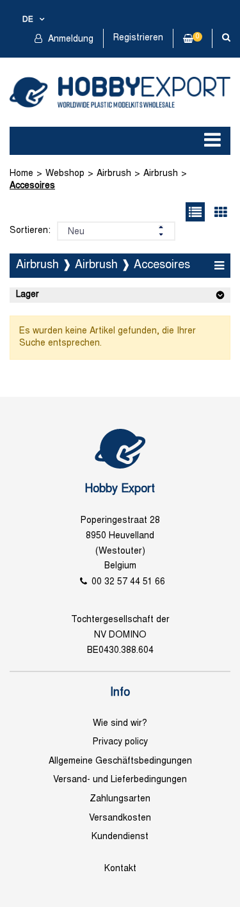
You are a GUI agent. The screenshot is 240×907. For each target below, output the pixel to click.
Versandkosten (120, 818)
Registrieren (138, 38)
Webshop (64, 174)
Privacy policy (120, 742)
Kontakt (120, 869)
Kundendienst (120, 837)
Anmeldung (69, 39)
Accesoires (32, 186)
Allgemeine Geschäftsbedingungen (120, 761)
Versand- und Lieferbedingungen (120, 780)
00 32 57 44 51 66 (128, 582)
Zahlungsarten (120, 799)
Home (21, 174)
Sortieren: (30, 231)
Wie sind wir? (120, 723)
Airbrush (114, 174)
